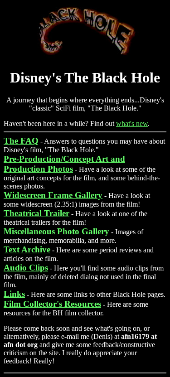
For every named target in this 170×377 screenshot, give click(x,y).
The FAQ (21, 140)
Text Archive (27, 249)
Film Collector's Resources (52, 304)
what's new (132, 123)
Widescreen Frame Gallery (53, 195)
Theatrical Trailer (36, 213)
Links (14, 294)
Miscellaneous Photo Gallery (56, 231)
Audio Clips (26, 267)
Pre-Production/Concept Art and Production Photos (64, 164)
